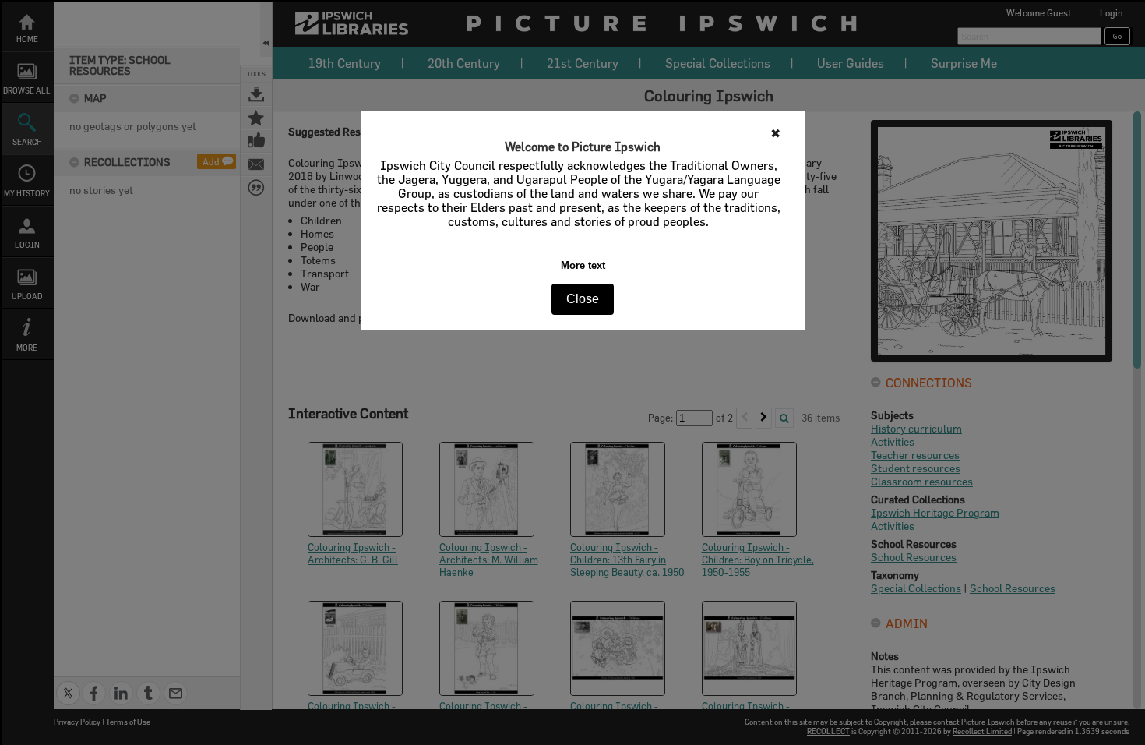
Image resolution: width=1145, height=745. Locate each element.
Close (582, 298)
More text (583, 265)
